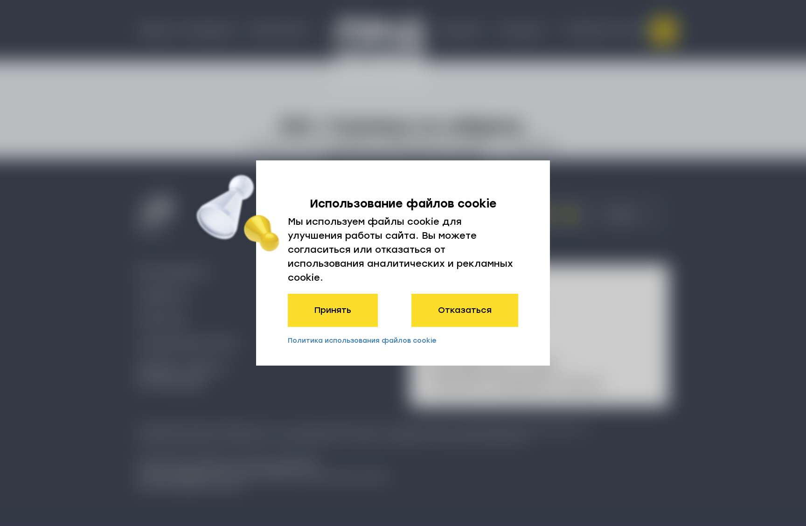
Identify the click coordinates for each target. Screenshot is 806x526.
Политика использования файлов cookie (362, 341)
